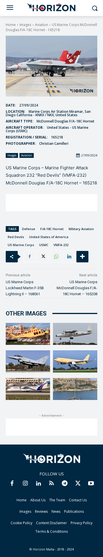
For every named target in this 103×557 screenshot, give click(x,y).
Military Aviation (81, 229)
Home (11, 24)
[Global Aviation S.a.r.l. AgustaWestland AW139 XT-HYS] (28, 334)
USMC (43, 245)
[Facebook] (29, 256)
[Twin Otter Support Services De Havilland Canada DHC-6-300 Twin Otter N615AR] (75, 334)
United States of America (48, 237)
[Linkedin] (69, 256)
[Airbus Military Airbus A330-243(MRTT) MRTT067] (75, 361)
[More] (82, 256)
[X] (42, 256)
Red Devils (16, 237)
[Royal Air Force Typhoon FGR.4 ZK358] (28, 361)
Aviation (41, 24)
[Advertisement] (51, 202)
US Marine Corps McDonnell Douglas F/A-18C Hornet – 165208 (77, 288)
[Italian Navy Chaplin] (75, 389)
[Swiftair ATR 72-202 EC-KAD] (28, 389)
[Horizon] (51, 7)
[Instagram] (25, 483)
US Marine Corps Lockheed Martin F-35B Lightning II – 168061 (25, 288)
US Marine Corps (21, 245)
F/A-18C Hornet (52, 229)
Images (25, 24)
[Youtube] (91, 483)
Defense (28, 229)
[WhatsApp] (56, 256)
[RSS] (51, 483)
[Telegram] (65, 483)
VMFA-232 (61, 245)
